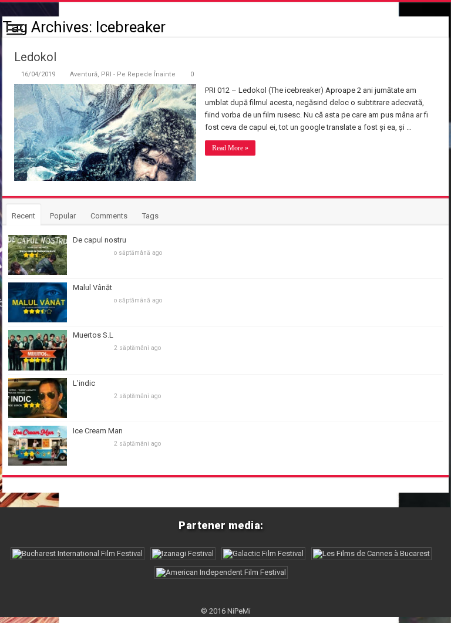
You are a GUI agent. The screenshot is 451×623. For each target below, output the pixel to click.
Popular (63, 215)
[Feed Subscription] (445, 26)
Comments (108, 215)
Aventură (83, 74)
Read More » (230, 148)
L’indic (84, 383)
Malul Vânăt (92, 287)
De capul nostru (99, 239)
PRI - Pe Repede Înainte (138, 74)
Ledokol (35, 57)
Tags (150, 215)
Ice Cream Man (98, 430)
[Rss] (225, 597)
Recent (23, 215)
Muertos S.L (93, 335)
